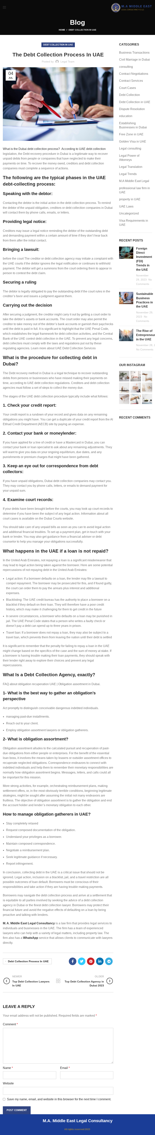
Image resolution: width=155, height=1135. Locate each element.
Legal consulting (130, 148)
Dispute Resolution (132, 109)
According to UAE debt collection (83, 148)
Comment (10, 1024)
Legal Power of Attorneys (129, 157)
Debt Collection (129, 94)
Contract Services (131, 80)
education (125, 116)
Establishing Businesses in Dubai (133, 125)
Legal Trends (128, 174)
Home (62, 30)
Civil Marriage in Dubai (134, 59)
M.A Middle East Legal (134, 181)
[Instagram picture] (124, 376)
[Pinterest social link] (91, 961)
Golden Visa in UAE (132, 141)
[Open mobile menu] (4, 7)
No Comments (144, 349)
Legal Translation (130, 166)
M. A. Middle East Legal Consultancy (29, 923)
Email (65, 1067)
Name (8, 1067)
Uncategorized (129, 213)
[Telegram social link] (109, 961)
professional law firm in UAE (134, 190)
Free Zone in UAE (131, 134)
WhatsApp (30, 937)
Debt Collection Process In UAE (28, 961)
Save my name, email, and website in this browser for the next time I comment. (59, 1099)
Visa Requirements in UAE (133, 222)
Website (8, 1083)
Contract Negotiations (133, 73)
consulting (126, 66)
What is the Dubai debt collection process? (31, 148)
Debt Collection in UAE (82, 30)
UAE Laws (126, 206)
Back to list (58, 981)
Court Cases (127, 87)
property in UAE (129, 199)
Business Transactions (134, 52)
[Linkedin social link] (100, 961)
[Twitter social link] (81, 961)
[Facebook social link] (72, 961)
